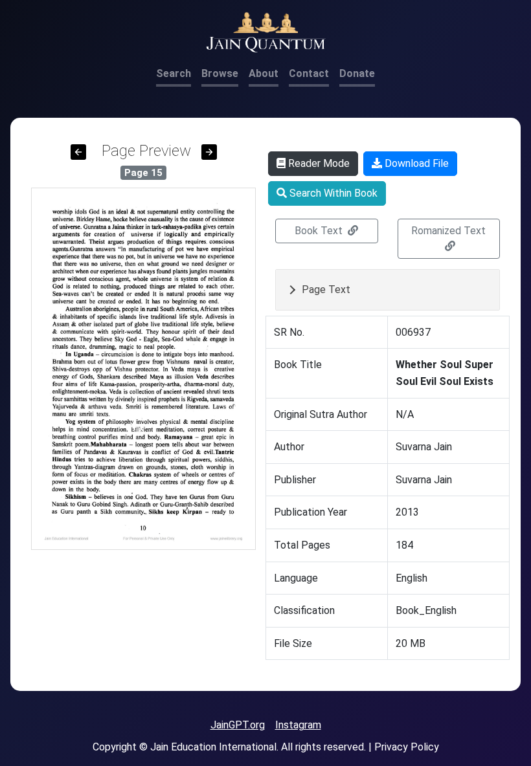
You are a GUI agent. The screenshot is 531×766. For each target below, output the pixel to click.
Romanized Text (448, 230)
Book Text (320, 230)
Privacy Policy (406, 747)
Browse (219, 73)
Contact (309, 73)
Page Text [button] (326, 289)
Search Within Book (332, 193)
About (263, 73)
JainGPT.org (237, 725)
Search (173, 73)
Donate (357, 73)
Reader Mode (318, 163)
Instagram (298, 725)
